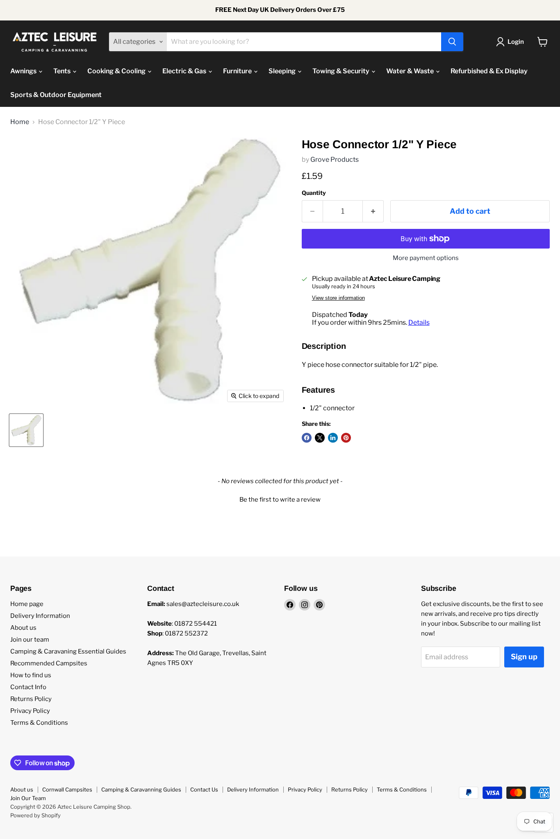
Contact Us (204, 789)
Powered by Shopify (35, 815)
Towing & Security (341, 71)
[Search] (452, 41)
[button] (280, 498)
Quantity (314, 193)
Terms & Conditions (39, 722)
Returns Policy (31, 699)
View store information (338, 298)
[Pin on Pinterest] (346, 438)
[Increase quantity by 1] (373, 211)
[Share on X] (320, 438)
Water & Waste (410, 71)
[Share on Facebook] (307, 438)
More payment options (426, 258)
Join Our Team (28, 798)
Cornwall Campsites (67, 789)
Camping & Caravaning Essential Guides (68, 651)
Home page (26, 604)
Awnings (24, 71)
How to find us (30, 675)
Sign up (524, 656)
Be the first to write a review (280, 499)
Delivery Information (40, 616)
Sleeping (283, 71)
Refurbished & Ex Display (489, 71)
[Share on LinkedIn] (333, 438)
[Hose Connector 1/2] (26, 430)
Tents (62, 71)
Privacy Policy (30, 711)
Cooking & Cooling (117, 71)
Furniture (238, 71)
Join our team (29, 639)
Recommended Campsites (48, 663)
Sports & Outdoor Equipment (56, 95)
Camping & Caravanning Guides (141, 789)
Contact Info (28, 687)
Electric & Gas (184, 71)
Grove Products (334, 159)
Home (19, 122)
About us (23, 627)
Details (419, 322)
